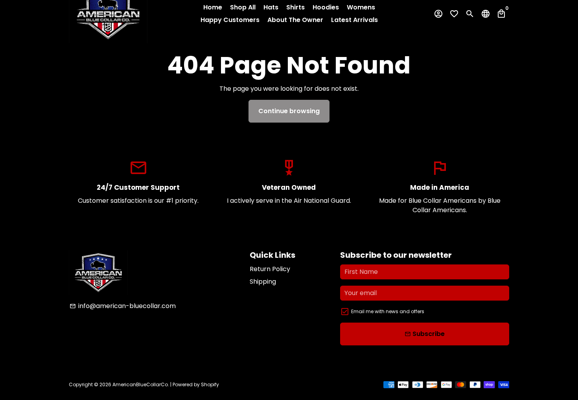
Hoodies (326, 7)
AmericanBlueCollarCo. (140, 384)
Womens (361, 7)
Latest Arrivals (354, 19)
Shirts (295, 7)
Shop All (243, 7)
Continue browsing (289, 111)
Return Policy (270, 268)
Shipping (263, 281)
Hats (270, 7)
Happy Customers (230, 19)
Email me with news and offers (387, 311)
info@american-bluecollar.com (123, 305)
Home (212, 7)
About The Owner (295, 19)
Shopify (210, 384)
